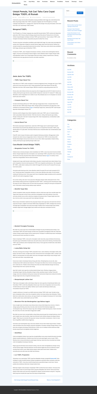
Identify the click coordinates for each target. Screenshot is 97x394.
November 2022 (70, 94)
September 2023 (70, 74)
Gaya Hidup (32, 1)
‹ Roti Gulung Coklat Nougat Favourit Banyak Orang (26, 380)
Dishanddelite (16, 3)
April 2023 (69, 82)
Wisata (25, 4)
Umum (80, 1)
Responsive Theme (35, 389)
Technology (69, 149)
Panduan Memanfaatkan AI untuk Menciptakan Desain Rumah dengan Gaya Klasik (74, 35)
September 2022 (70, 99)
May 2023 (69, 79)
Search (67, 10)
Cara (25, 1)
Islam (38, 1)
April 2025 (69, 69)
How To (68, 131)
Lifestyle (69, 139)
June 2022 (69, 107)
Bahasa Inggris (51, 17)
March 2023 (69, 84)
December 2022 (70, 92)
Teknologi (74, 1)
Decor (68, 126)
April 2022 (69, 112)
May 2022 (69, 109)
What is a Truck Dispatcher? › (54, 380)
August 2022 (69, 102)
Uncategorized (70, 156)
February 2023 (70, 87)
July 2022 (69, 104)
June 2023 (69, 77)
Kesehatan (45, 1)
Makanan (52, 1)
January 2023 (70, 89)
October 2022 (70, 97)
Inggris (31, 107)
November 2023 (70, 72)
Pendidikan (60, 1)
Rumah (67, 1)
